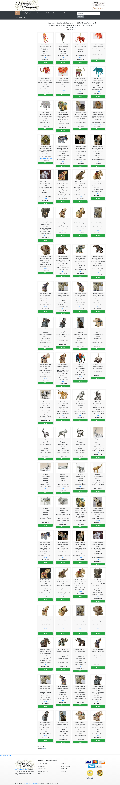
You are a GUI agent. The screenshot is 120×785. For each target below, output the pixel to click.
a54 (63, 454)
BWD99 (80, 376)
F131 (45, 378)
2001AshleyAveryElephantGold (98, 124)
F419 (63, 308)
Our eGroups (41, 766)
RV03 (63, 522)
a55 (80, 454)
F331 (98, 344)
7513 (63, 415)
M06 (45, 268)
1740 (63, 161)
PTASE (45, 90)
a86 (98, 452)
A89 (80, 486)
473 (63, 271)
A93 (45, 520)
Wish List (63, 763)
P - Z (59, 13)
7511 (45, 418)
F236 (63, 231)
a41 (98, 415)
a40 (80, 415)
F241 (80, 307)
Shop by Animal (20, 17)
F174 (63, 342)
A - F (27, 13)
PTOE (80, 57)
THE (63, 57)
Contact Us (64, 768)
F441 (45, 307)
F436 (97, 193)
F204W (80, 124)
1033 (80, 344)
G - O (43, 13)
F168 (80, 161)
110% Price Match (42, 763)
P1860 (45, 124)
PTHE (45, 57)
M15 (80, 231)
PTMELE (63, 90)
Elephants (8, 755)
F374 (45, 344)
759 (63, 125)
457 (63, 381)
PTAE (97, 56)
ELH (98, 373)
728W (45, 198)
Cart (99, 8)
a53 (45, 454)
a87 (45, 488)
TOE (80, 91)
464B (45, 235)
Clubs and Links (42, 768)
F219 (98, 307)
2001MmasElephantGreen (45, 158)
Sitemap (63, 771)
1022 (80, 271)
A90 (98, 486)
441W (63, 197)
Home (17, 13)
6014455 (98, 91)
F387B (80, 197)
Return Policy (41, 773)
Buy (46, 62)
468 (98, 272)
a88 (63, 488)
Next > (75, 27)
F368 (97, 161)
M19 (98, 231)
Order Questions (65, 766)
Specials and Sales (43, 771)
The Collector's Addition (21, 769)
